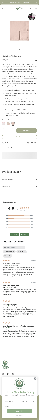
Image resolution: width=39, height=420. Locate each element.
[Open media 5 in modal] (34, 16)
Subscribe (18, 411)
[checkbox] (7, 257)
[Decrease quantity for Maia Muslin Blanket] (4, 130)
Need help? (33, 142)
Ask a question (14, 235)
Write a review (24, 235)
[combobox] (25, 401)
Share (6, 142)
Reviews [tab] (8, 243)
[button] (19, 216)
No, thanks (18, 416)
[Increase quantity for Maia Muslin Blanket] (12, 130)
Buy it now (19, 137)
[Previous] (3, 2)
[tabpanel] (19, 294)
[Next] (36, 2)
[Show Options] (32, 401)
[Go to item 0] (19, 50)
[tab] (19, 243)
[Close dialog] (33, 378)
